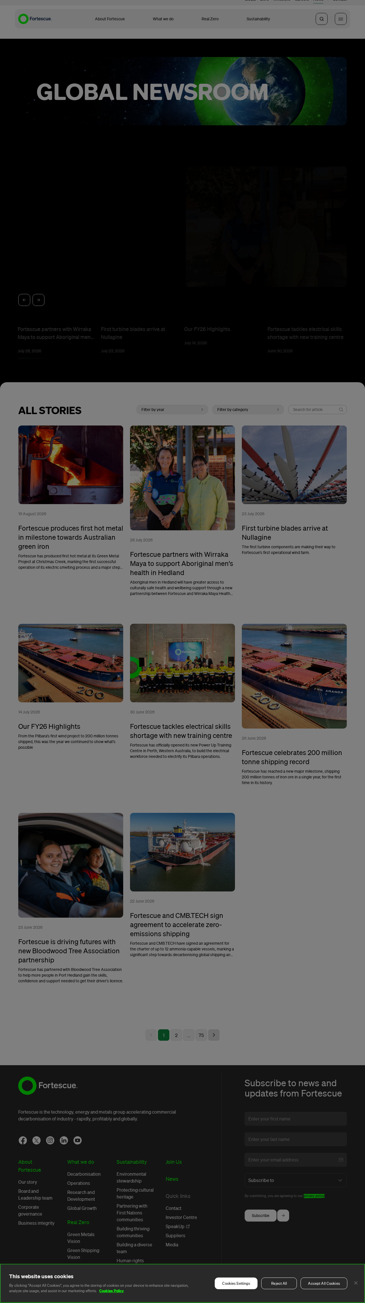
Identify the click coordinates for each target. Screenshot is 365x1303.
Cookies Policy (111, 1290)
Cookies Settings (236, 1283)
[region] (182, 1283)
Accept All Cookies (324, 1283)
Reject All (279, 1283)
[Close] (356, 1283)
